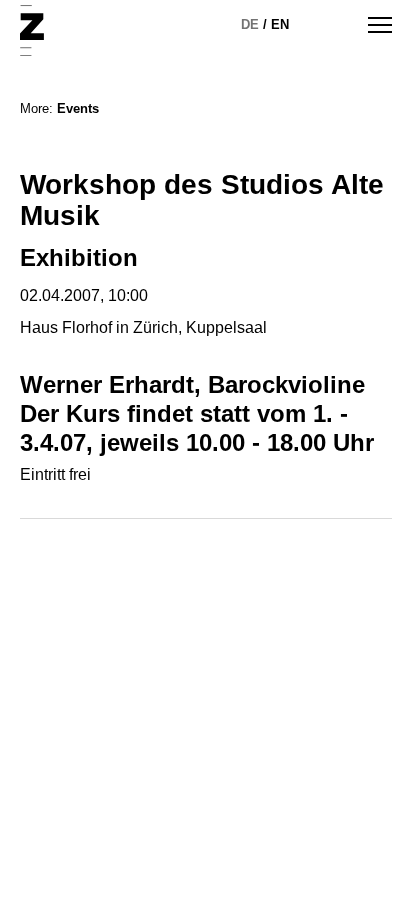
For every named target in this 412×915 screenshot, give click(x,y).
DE (250, 24)
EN (280, 24)
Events (78, 108)
